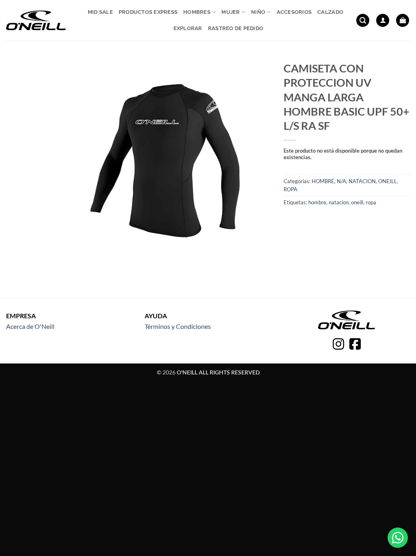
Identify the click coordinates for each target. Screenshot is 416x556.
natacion (339, 202)
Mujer (230, 12)
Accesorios (294, 12)
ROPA (290, 189)
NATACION (362, 181)
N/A (341, 181)
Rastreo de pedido (235, 28)
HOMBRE (323, 181)
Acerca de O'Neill (30, 326)
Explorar (187, 28)
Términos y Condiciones (178, 326)
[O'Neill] (36, 20)
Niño (258, 12)
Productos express (148, 12)
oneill (357, 202)
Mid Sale (100, 12)
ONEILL (387, 181)
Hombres (196, 12)
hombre (317, 202)
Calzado (330, 12)
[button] (362, 20)
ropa (371, 202)
